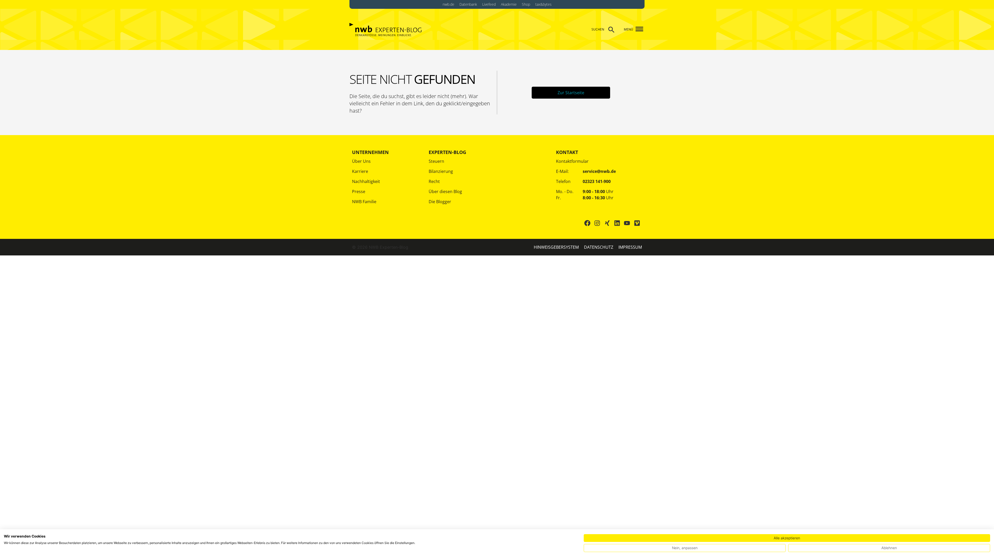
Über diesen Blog (445, 191)
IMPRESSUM (630, 247)
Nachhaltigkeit (366, 181)
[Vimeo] (637, 223)
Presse (358, 191)
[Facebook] (587, 223)
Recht (434, 181)
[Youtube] (627, 223)
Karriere (360, 171)
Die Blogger (440, 201)
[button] (637, 29)
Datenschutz (598, 247)
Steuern (436, 161)
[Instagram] (597, 223)
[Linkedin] (617, 223)
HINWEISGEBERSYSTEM (556, 247)
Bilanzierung (441, 171)
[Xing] (607, 223)
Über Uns (361, 161)
